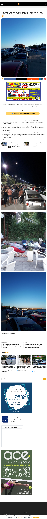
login (5, 376)
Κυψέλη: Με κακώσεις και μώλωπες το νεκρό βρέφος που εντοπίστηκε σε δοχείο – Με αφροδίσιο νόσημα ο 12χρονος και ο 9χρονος (14, 145)
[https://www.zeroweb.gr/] (16, 397)
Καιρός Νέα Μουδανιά (10, 427)
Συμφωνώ (36, 517)
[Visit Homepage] (23, 4)
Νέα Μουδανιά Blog (7, 514)
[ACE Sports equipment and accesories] (16, 472)
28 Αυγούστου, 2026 (34, 146)
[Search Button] (45, 4)
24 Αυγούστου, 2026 (37, 371)
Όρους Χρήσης (20, 517)
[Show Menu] (2, 4)
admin (7, 15)
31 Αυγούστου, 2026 (12, 149)
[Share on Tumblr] (42, 79)
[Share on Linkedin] (40, 79)
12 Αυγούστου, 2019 (14, 15)
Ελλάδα (20, 15)
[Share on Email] (45, 79)
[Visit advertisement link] (23, 91)
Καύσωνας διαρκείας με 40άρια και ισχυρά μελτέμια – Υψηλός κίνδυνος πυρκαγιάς (36, 144)
